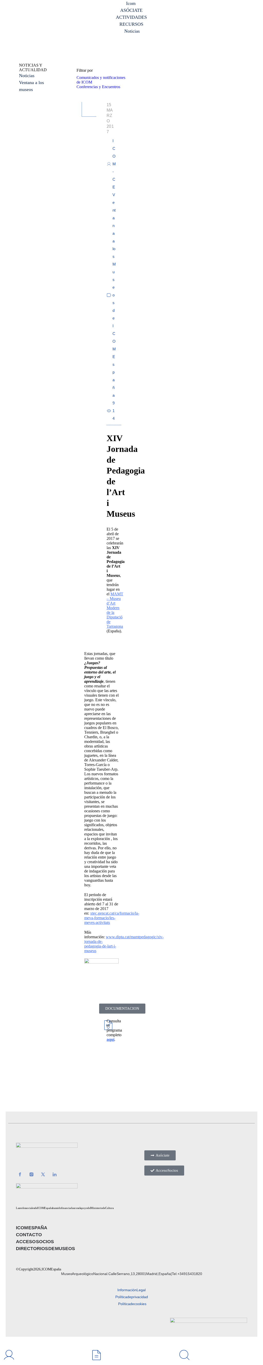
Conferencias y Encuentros (98, 87)
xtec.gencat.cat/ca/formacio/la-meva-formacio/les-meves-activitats (111, 918)
